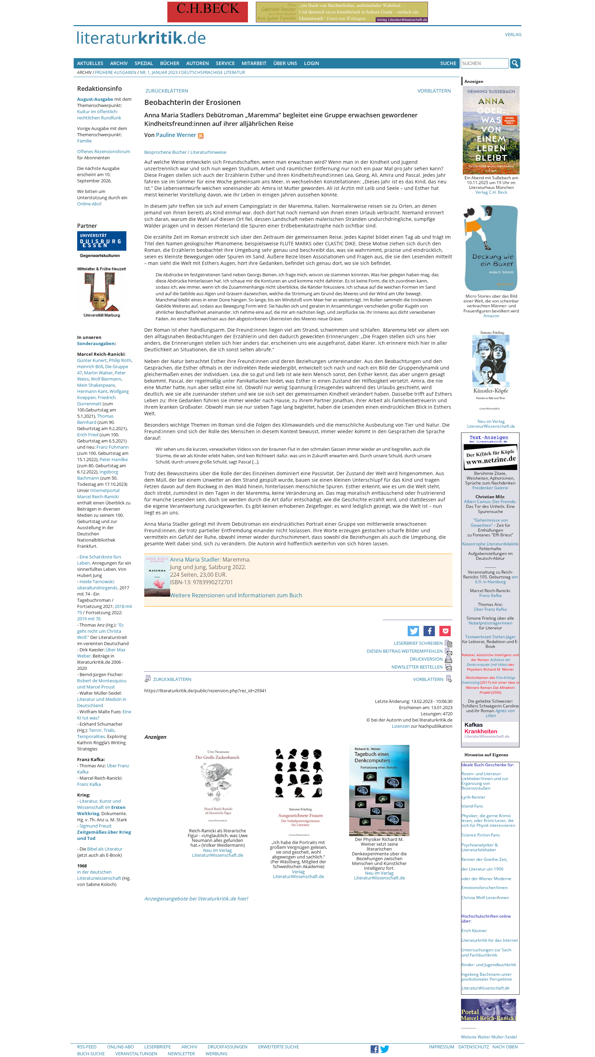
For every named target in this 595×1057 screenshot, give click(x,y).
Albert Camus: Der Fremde (489, 501)
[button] (413, 631)
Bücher (169, 63)
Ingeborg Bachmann (97, 475)
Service (225, 63)
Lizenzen (401, 726)
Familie (84, 141)
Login (311, 63)
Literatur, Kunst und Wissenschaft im (101, 807)
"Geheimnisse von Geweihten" (489, 522)
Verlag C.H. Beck (491, 192)
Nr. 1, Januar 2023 (159, 72)
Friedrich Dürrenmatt (96, 400)
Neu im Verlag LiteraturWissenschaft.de (217, 852)
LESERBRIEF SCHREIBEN (418, 643)
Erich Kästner (474, 930)
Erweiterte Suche (278, 1047)
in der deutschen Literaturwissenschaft (99, 875)
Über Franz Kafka (490, 609)
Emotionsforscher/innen (484, 887)
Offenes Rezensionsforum (103, 151)
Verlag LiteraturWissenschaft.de (298, 873)
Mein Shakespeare (96, 385)
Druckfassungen (228, 1047)
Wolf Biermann (106, 379)
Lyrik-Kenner (473, 797)
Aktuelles (90, 63)
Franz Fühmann (112, 447)
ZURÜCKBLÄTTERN (166, 90)
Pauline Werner (176, 135)
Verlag (513, 34)
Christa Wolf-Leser (479, 897)
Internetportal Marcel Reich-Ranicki (98, 493)
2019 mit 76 (89, 619)
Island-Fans (472, 806)
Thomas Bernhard (95, 419)
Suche (448, 63)
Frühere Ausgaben (115, 72)
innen (503, 897)
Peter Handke (114, 459)
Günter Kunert (92, 360)
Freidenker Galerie (490, 487)
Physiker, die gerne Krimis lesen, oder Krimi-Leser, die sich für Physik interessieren (488, 820)
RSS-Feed (86, 1047)
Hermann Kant (92, 391)
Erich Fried (87, 434)
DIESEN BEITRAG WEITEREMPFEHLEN (405, 651)
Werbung (216, 1053)
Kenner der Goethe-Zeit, (484, 859)
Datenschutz (473, 1047)
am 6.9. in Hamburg (496, 579)
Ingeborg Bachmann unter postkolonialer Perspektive (486, 976)
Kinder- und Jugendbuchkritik (488, 964)
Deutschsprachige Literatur (213, 72)
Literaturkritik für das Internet (489, 940)
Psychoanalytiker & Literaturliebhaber (479, 847)
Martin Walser (98, 373)
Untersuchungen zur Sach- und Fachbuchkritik (486, 952)
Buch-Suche (91, 1053)
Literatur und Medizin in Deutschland (101, 702)
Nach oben (505, 1047)
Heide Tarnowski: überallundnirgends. (97, 584)
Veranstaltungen (136, 1053)
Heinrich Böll (90, 366)
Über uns (285, 63)
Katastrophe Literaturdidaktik (490, 543)
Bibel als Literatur (105, 849)
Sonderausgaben (96, 343)
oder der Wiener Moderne (486, 878)
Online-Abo (88, 204)
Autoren (197, 63)
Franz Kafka (89, 784)
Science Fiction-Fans (480, 834)
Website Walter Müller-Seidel (489, 1036)
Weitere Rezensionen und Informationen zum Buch (236, 595)
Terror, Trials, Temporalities (96, 733)
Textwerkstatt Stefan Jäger (490, 636)
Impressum (442, 1047)
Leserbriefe (157, 1047)
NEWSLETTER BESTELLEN (417, 667)
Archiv (119, 63)
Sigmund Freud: (104, 832)
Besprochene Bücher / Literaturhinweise (185, 152)
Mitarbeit (254, 63)
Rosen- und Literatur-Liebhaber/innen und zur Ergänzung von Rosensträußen (484, 781)
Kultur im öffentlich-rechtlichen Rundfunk (99, 114)
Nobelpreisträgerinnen (490, 623)
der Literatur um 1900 (482, 869)
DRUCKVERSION (426, 659)
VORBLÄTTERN (435, 90)
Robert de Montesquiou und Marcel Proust (101, 683)
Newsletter (181, 1053)
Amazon (491, 315)
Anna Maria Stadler (195, 559)
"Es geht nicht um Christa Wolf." (100, 631)
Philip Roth (120, 360)
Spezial (144, 63)
